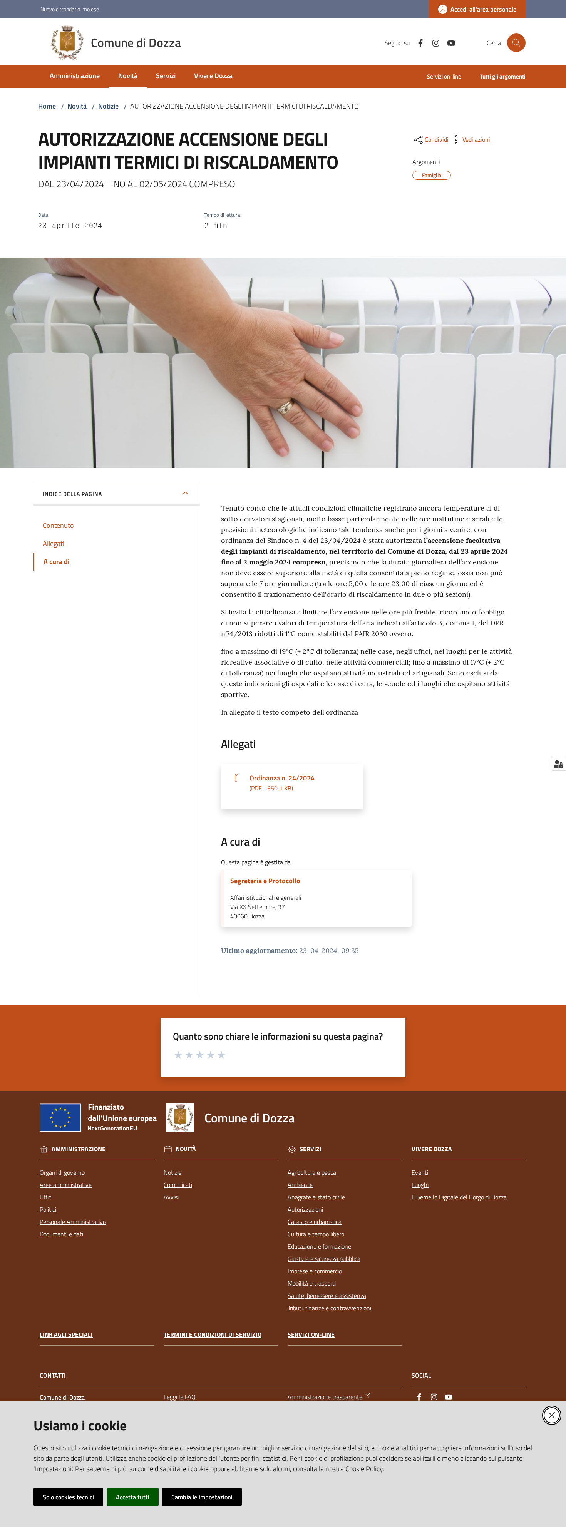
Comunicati (178, 1184)
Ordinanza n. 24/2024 (282, 783)
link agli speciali (66, 1334)
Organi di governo (62, 1172)
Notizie (108, 106)
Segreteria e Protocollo (265, 881)
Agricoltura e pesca (312, 1172)
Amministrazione (78, 1149)
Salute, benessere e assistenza (327, 1295)
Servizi (311, 1149)
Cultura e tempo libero (316, 1234)
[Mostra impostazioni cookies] (558, 764)
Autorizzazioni (305, 1209)
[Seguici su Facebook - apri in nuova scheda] (417, 42)
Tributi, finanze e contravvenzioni (329, 1308)
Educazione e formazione (319, 1246)
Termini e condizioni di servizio (212, 1334)
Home (47, 106)
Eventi (420, 1172)
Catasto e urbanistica (315, 1221)
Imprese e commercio (315, 1271)
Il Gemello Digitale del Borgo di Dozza (459, 1197)
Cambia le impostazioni (202, 1497)
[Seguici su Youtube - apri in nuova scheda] (448, 42)
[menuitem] (74, 76)
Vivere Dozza (432, 1149)
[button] (516, 42)
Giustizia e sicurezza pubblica (324, 1258)
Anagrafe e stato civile (316, 1197)
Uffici (46, 1197)
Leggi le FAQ (180, 1396)
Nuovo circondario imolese (69, 9)
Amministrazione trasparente (325, 1396)
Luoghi (420, 1184)
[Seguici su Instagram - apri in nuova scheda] (432, 42)
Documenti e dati (61, 1234)
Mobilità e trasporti (312, 1283)
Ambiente (300, 1184)
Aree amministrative (66, 1184)
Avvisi (171, 1197)
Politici (48, 1209)
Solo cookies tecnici (68, 1497)
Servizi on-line (311, 1334)
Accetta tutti (132, 1497)
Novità (77, 106)
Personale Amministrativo (73, 1221)
